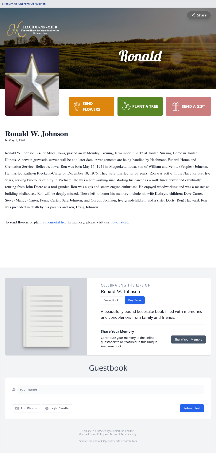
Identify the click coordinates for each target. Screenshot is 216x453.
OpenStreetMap (112, 441)
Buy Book (134, 300)
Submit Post (192, 408)
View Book (111, 300)
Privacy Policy (96, 434)
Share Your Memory (188, 339)
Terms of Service (119, 434)
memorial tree (56, 221)
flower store (119, 221)
